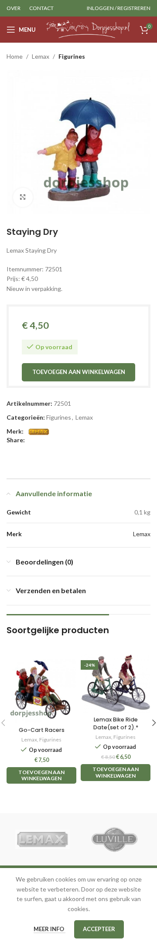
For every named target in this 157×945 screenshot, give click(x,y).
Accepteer (99, 928)
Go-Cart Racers (42, 730)
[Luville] (114, 839)
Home (15, 56)
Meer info (49, 928)
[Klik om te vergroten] (23, 197)
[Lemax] (42, 839)
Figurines (71, 56)
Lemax (40, 56)
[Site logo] (87, 29)
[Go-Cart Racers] (41, 688)
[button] (41, 775)
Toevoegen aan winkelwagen (78, 371)
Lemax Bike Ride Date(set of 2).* (115, 723)
